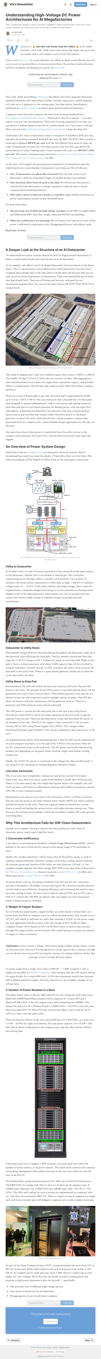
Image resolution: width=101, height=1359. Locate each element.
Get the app (60, 1352)
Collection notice (64, 1347)
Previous (15, 1340)
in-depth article (35, 452)
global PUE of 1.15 (68, 872)
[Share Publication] (70, 4)
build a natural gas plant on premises (45, 129)
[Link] (2, 250)
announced (42, 97)
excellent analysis (29, 108)
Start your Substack (46, 1352)
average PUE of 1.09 (34, 876)
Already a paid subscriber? (50, 1328)
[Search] (65, 4)
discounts (59, 68)
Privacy (49, 1347)
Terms (55, 1347)
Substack (40, 1356)
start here (24, 60)
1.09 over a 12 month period (22, 872)
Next (87, 1340)
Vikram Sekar (17, 32)
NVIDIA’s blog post (40, 972)
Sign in (93, 4)
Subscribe (80, 4)
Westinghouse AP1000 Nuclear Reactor (26, 118)
